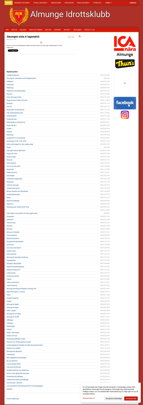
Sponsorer (10, 244)
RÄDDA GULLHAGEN (13, 348)
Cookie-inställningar (12, 399)
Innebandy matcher (13, 276)
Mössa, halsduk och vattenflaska (17, 191)
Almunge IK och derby (14, 314)
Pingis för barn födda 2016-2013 (17, 100)
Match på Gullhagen (13, 201)
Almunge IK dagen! (13, 304)
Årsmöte (9, 94)
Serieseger (10, 84)
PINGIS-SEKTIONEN (83, 3)
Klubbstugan (11, 326)
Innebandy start (12, 119)
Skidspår (10, 103)
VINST (9, 295)
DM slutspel (10, 175)
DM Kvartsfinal (11, 163)
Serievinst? (10, 219)
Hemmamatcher (12, 235)
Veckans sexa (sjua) (13, 188)
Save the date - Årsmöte (14, 383)
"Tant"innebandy (12, 285)
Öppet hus (10, 204)
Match (9, 197)
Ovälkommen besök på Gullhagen (17, 379)
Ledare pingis (11, 273)
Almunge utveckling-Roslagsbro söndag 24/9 (21, 288)
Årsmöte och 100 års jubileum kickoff (19, 342)
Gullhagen (10, 81)
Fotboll (9, 279)
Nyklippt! (9, 389)
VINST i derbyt (11, 310)
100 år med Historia (13, 282)
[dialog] (110, 393)
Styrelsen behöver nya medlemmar (18, 370)
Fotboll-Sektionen (40, 3)
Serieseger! (10, 216)
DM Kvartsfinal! (11, 254)
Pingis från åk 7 (12, 125)
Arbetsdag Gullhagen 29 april (16, 339)
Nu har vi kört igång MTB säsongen (18, 373)
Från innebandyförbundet (15, 113)
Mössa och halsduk (13, 232)
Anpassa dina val (89, 398)
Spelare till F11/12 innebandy (16, 138)
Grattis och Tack (12, 336)
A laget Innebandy (12, 298)
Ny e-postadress (12, 361)
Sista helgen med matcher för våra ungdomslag (22, 213)
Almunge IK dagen (13, 307)
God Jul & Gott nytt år (13, 166)
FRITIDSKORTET (12, 116)
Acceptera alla (131, 398)
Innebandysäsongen (13, 194)
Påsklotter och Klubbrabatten (16, 91)
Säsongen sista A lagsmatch (23, 36)
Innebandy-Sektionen (21, 3)
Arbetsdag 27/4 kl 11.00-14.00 (16, 141)
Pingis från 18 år (12, 153)
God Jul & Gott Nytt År (14, 248)
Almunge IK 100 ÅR (13, 317)
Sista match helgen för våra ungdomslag (20, 144)
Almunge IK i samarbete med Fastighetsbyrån (21, 78)
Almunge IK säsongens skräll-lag (17, 257)
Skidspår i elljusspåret (14, 263)
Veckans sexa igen (13, 185)
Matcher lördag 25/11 (14, 270)
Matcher (9, 131)
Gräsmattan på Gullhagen (15, 376)
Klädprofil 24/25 (12, 172)
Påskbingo (10, 88)
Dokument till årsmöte (14, 367)
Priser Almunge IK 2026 (14, 97)
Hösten (9, 128)
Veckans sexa (11, 223)
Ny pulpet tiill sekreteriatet (15, 241)
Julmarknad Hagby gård (14, 179)
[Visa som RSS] (80, 37)
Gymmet (108, 3)
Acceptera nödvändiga (114, 398)
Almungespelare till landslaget (16, 357)
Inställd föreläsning (13, 75)
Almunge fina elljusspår (14, 351)
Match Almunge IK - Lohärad (16, 292)
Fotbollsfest (11, 354)
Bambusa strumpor (13, 238)
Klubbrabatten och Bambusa (16, 122)
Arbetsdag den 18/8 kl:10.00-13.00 (18, 207)
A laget (9, 301)
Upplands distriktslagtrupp (15, 266)
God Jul (9, 106)
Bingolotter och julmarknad (15, 110)
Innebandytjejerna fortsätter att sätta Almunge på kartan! (25, 345)
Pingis (9, 147)
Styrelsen (97, 3)
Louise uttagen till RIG (14, 364)
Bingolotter (10, 169)
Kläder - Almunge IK (13, 332)
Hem (9, 3)
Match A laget (11, 157)
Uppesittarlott (11, 260)
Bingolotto (10, 182)
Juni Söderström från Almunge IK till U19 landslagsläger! (25, 386)
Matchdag (10, 135)
